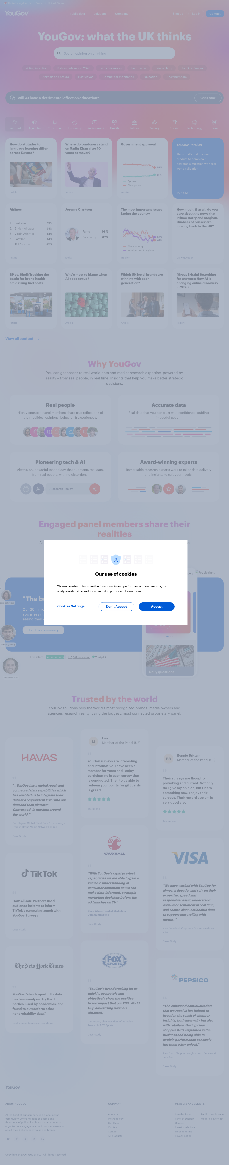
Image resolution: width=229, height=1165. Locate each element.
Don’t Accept (116, 606)
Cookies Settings (71, 606)
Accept (157, 606)
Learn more (133, 591)
